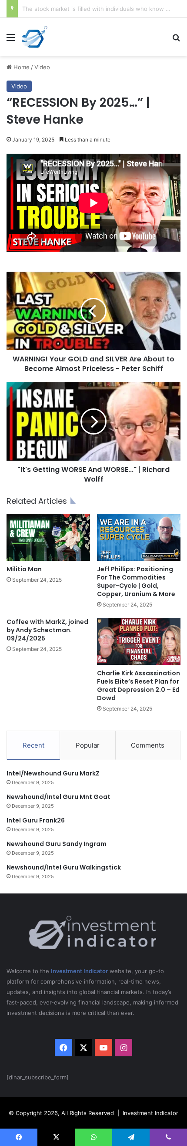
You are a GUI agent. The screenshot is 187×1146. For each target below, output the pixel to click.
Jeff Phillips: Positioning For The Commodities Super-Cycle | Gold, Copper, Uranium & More (136, 581)
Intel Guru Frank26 (36, 820)
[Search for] (176, 40)
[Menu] (11, 40)
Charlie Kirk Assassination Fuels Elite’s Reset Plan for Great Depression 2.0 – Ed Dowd (138, 685)
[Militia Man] (48, 537)
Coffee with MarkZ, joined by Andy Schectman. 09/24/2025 (47, 630)
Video (42, 67)
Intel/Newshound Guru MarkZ (53, 773)
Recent (33, 745)
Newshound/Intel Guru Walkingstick (64, 867)
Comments (147, 745)
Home (21, 67)
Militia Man (24, 569)
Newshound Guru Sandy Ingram (57, 843)
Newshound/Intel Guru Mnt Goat (58, 796)
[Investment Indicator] (35, 37)
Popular (88, 745)
